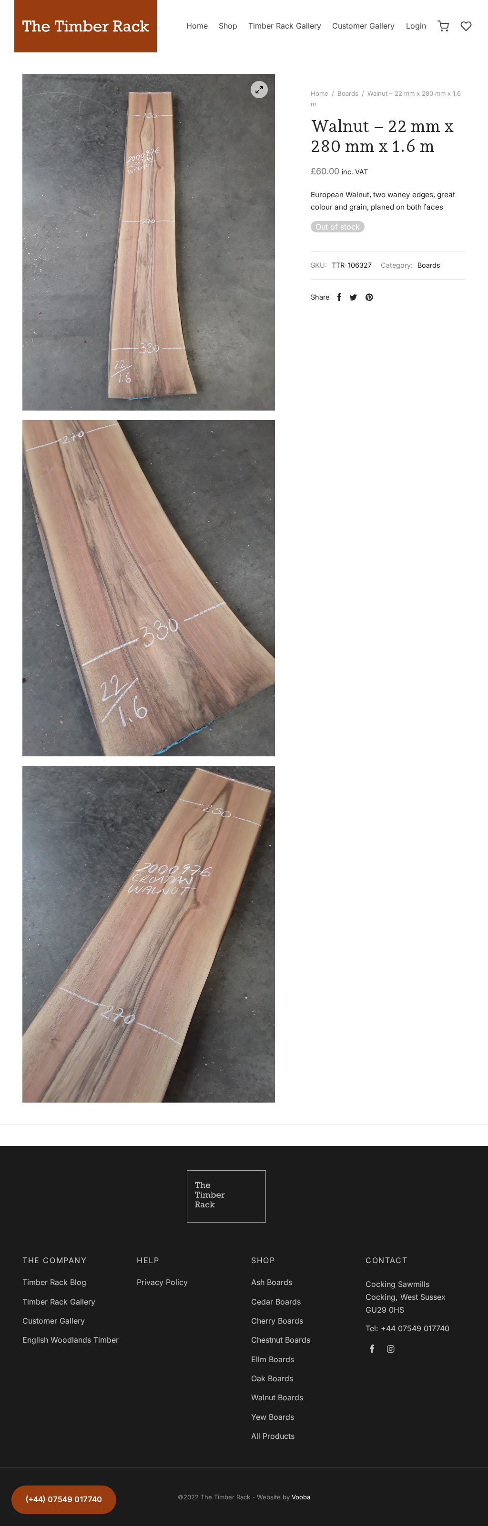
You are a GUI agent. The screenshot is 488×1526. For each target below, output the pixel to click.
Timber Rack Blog (54, 1282)
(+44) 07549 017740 (64, 1499)
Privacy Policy (162, 1282)
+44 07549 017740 (415, 1328)
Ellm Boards (272, 1359)
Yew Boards (272, 1417)
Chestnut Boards (280, 1340)
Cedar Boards (276, 1301)
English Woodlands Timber (70, 1340)
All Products (273, 1436)
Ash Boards (271, 1282)
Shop (228, 25)
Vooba (301, 1497)
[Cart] (443, 26)
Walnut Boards (277, 1397)
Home (197, 25)
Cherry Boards (277, 1320)
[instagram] (390, 1349)
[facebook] (372, 1349)
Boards (347, 93)
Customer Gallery (363, 25)
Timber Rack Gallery (284, 25)
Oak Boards (272, 1378)
